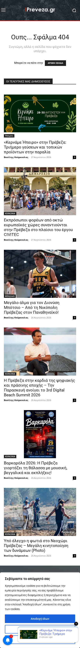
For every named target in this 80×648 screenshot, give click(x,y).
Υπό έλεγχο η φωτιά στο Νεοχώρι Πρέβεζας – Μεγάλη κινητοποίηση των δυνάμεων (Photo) (36, 545)
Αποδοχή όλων (40, 618)
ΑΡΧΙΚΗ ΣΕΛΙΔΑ (55, 63)
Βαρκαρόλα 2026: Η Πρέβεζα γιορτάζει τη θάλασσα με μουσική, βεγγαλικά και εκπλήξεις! (35, 468)
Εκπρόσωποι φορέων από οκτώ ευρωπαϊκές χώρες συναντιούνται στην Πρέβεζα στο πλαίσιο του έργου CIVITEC (38, 227)
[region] (40, 610)
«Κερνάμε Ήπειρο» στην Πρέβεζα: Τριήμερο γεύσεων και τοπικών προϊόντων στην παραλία (35, 147)
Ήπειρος (9, 135)
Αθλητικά (10, 296)
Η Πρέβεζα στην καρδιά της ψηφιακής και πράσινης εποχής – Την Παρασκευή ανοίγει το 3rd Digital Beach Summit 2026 (39, 387)
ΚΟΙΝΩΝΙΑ (10, 213)
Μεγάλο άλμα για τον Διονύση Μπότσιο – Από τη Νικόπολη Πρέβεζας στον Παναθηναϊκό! (31, 307)
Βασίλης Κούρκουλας (16, 157)
